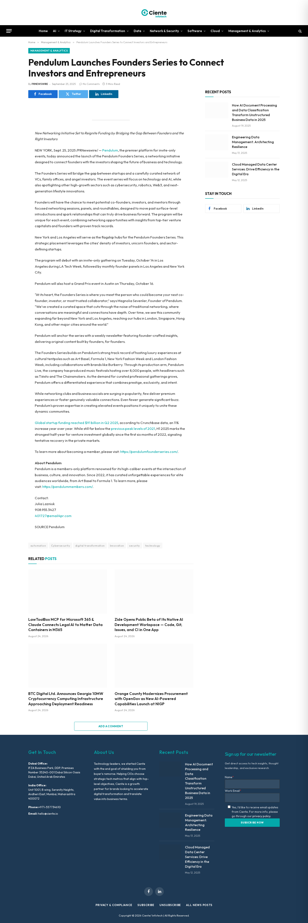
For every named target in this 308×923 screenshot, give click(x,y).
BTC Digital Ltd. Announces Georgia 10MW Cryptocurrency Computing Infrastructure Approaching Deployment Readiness (65, 698)
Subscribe (145, 905)
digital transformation (90, 545)
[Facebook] (13, 124)
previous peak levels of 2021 (133, 428)
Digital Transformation (107, 31)
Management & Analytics (247, 31)
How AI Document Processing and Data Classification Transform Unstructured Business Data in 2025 (254, 112)
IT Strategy (73, 31)
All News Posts (199, 905)
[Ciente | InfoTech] (154, 12)
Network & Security (164, 31)
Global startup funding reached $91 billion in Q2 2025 (76, 422)
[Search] (300, 31)
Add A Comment (110, 726)
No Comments (91, 84)
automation (38, 545)
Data (137, 31)
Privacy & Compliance (114, 905)
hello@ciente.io (47, 813)
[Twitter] (13, 133)
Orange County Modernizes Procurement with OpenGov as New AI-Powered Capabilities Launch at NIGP (151, 698)
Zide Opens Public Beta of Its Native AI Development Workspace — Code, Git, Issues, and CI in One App (149, 624)
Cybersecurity (60, 545)
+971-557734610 (50, 807)
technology (152, 545)
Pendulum (110, 150)
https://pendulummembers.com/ (67, 486)
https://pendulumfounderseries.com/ (149, 451)
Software (195, 31)
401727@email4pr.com (53, 515)
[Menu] (9, 31)
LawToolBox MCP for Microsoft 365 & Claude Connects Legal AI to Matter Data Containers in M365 (65, 624)
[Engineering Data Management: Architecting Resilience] (216, 142)
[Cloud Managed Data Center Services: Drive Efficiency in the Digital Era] (216, 170)
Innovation (117, 545)
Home (43, 31)
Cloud (215, 31)
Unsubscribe (170, 905)
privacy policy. (261, 816)
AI (54, 31)
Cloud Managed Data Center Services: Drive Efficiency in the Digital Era (255, 169)
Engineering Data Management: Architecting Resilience (253, 142)
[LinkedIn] (13, 143)
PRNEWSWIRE (40, 84)
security (134, 545)
